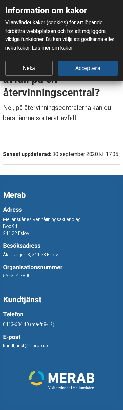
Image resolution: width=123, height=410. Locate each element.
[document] (61, 40)
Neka (29, 68)
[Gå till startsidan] (61, 379)
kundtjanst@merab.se (25, 345)
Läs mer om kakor (52, 48)
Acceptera (87, 68)
